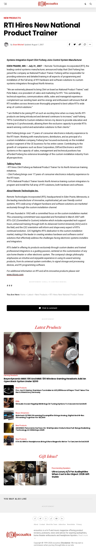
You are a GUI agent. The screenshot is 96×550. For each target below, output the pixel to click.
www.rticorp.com (15, 274)
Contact (42, 524)
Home (22, 295)
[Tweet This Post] (74, 44)
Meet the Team (51, 524)
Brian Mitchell (18, 45)
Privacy (79, 524)
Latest (30, 295)
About (36, 524)
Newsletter (71, 524)
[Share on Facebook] (69, 44)
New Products (41, 295)
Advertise (62, 524)
